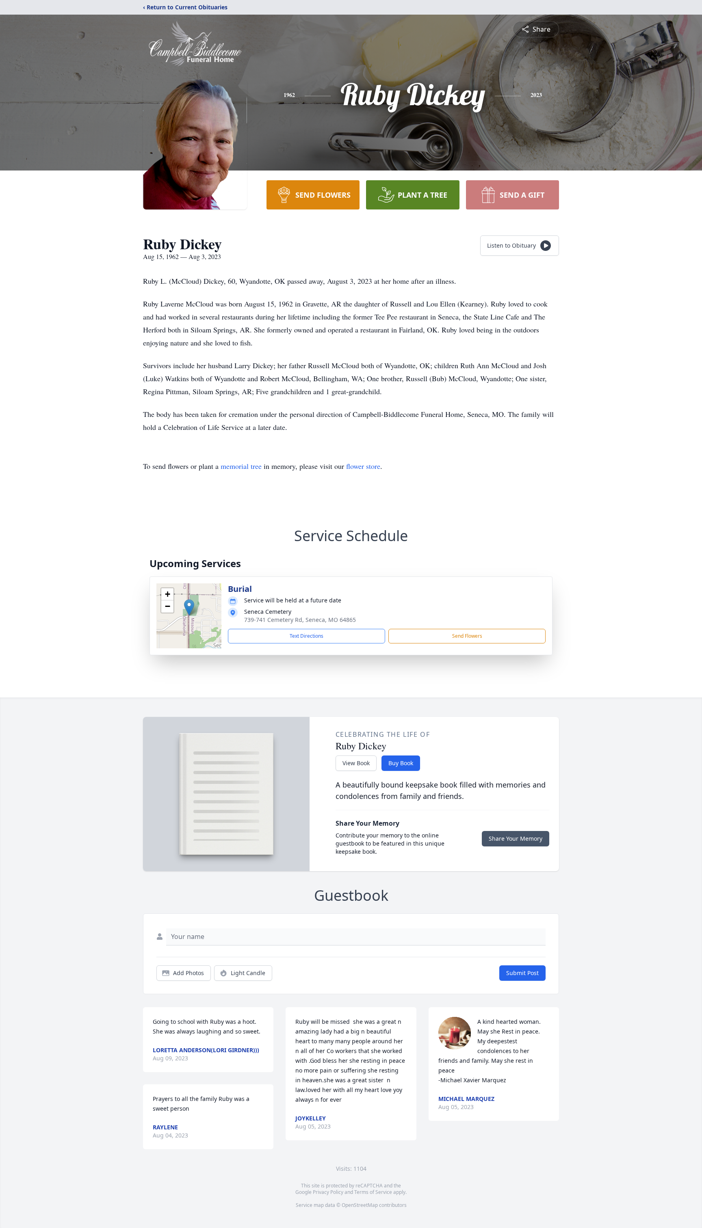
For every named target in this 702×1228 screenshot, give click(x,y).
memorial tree (241, 466)
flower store (363, 466)
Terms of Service (373, 1192)
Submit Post (522, 973)
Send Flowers (467, 635)
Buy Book (400, 763)
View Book (356, 763)
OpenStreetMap (360, 1205)
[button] (189, 607)
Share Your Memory (515, 838)
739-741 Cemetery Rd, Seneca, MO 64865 (300, 620)
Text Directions (306, 635)
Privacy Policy (328, 1192)
